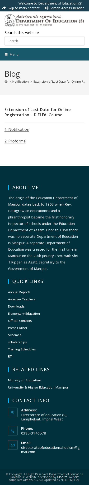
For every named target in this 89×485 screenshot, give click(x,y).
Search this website (22, 32)
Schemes (15, 335)
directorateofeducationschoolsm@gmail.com (50, 449)
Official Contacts (20, 320)
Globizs (62, 477)
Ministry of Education (24, 380)
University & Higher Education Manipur (38, 387)
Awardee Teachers (22, 299)
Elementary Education (24, 313)
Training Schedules (22, 349)
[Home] (6, 81)
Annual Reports (19, 292)
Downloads (16, 306)
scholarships (17, 342)
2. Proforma (15, 141)
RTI (10, 356)
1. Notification (17, 129)
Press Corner (17, 328)
